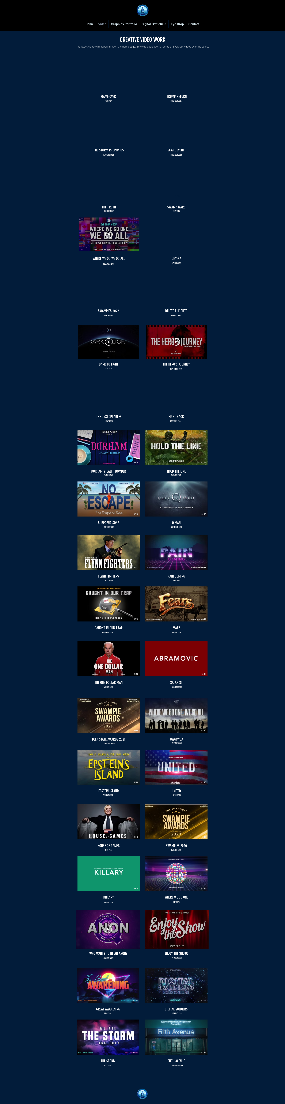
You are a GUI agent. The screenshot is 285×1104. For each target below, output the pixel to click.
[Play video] (109, 234)
